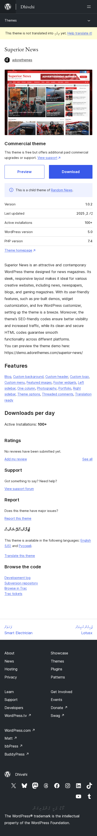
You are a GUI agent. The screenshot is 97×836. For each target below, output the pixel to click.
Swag (58, 715)
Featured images (39, 382)
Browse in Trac (16, 588)
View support (47, 158)
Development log (17, 578)
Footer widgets (64, 382)
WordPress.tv (18, 715)
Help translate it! (79, 33)
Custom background (28, 376)
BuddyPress (17, 754)
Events (56, 699)
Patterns (58, 677)
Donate (59, 707)
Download (71, 171)
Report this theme (18, 518)
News (9, 661)
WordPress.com (20, 730)
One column (26, 388)
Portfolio (64, 388)
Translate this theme (20, 556)
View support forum (19, 489)
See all (87, 459)
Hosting (11, 669)
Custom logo (79, 376)
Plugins (56, 669)
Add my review (16, 459)
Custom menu (15, 382)
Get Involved (61, 691)
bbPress (14, 746)
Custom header (56, 376)
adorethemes (22, 60)
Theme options (28, 394)
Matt (11, 738)
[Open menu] (90, 6)
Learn (9, 691)
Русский (25, 546)
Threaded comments (57, 394)
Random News (61, 190)
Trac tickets (13, 594)
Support (11, 699)
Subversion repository (21, 583)
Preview (24, 171)
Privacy (11, 677)
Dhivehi (21, 774)
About (9, 653)
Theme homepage (18, 250)
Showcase (59, 653)
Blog (8, 376)
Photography (47, 388)
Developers (14, 707)
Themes (11, 20)
